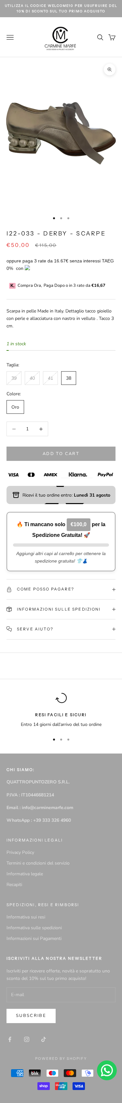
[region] (61, 710)
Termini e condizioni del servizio (38, 863)
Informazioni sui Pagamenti (34, 938)
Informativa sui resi (26, 917)
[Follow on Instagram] (26, 1039)
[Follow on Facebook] (10, 1039)
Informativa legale (25, 874)
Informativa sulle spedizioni (34, 928)
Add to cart (61, 454)
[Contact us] (107, 1070)
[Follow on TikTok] (43, 1039)
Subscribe (31, 1016)
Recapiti (14, 884)
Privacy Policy (20, 852)
